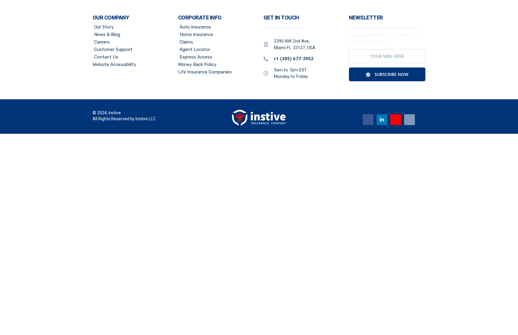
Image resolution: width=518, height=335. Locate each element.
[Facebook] (368, 119)
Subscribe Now (390, 74)
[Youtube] (395, 119)
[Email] (409, 119)
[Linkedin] (382, 119)
